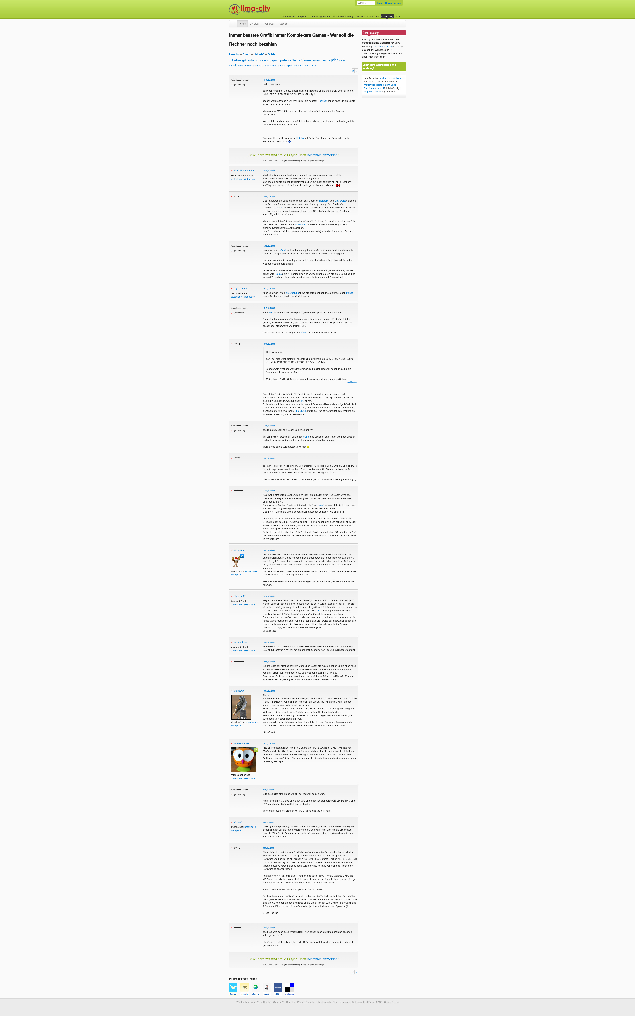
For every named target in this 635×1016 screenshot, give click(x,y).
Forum (242, 23)
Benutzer (254, 23)
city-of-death (240, 288)
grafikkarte (287, 59)
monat (247, 65)
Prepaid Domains (372, 91)
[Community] (235, 22)
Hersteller (324, 200)
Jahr (271, 312)
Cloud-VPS (373, 16)
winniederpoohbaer (244, 170)
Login (380, 3)
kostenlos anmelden (322, 154)
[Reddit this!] (268, 994)
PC (302, 400)
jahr (334, 60)
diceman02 (239, 596)
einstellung (265, 60)
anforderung (236, 60)
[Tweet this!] (234, 994)
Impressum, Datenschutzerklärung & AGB (360, 1002)
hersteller (317, 60)
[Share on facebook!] (279, 994)
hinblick (326, 60)
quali (257, 65)
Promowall (269, 23)
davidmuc (239, 549)
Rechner (322, 100)
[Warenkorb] (403, 14)
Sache (304, 332)
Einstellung (300, 410)
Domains (360, 16)
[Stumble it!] (257, 994)
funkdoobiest (240, 642)
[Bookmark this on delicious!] (290, 994)
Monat (349, 292)
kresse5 (238, 822)
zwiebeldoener (241, 743)
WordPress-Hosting (343, 16)
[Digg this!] (246, 994)
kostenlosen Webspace (243, 179)
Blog (335, 1002)
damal (248, 60)
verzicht (311, 65)
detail (255, 60)
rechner (265, 65)
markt (341, 60)
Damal (279, 273)
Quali (283, 250)
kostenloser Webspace (295, 16)
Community (387, 16)
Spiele (271, 54)
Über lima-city (324, 1002)
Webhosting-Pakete (319, 16)
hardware (303, 59)
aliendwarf (239, 690)
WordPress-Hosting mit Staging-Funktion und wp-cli (380, 86)
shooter (282, 65)
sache (273, 65)
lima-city (234, 54)
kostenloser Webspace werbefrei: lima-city (262, 9)
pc (253, 65)
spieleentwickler (296, 65)
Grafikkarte (340, 200)
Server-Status (391, 1002)
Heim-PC (259, 54)
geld (275, 60)
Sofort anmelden (383, 46)
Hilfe (398, 16)
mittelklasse (236, 65)
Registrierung (393, 3)
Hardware (300, 224)
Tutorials (283, 23)
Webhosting (242, 1002)
